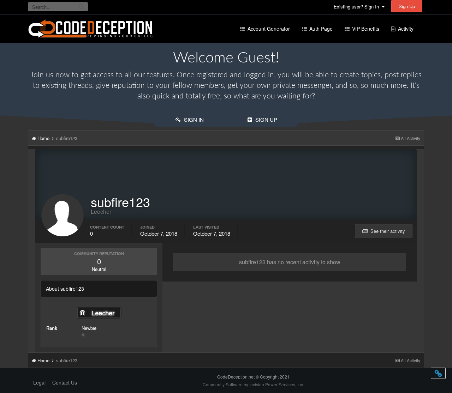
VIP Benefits (365, 28)
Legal (39, 382)
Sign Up (407, 6)
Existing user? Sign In (358, 6)
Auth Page (320, 28)
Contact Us (64, 382)
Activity (405, 28)
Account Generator (268, 28)
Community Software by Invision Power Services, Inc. (253, 384)
